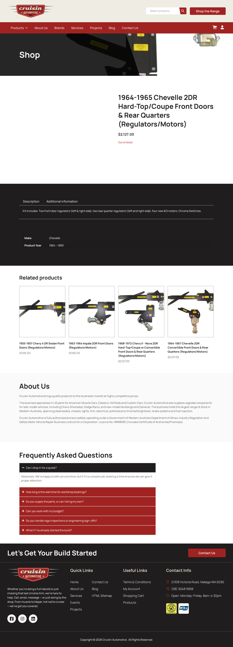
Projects (96, 28)
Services (77, 28)
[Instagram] (22, 618)
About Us (41, 28)
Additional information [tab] (62, 201)
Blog (112, 28)
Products (17, 28)
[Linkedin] (33, 618)
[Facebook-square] (11, 618)
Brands (59, 28)
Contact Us (130, 28)
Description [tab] (31, 201)
